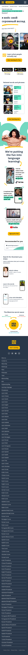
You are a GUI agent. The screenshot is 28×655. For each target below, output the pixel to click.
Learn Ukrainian (6, 466)
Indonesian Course (6, 504)
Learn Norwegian (6, 437)
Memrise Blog (5, 378)
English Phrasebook (6, 572)
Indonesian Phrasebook (7, 592)
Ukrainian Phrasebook (7, 642)
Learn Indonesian (6, 425)
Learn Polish (5, 443)
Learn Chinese (5, 396)
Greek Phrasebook (6, 580)
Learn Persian (5, 440)
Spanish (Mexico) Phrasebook (9, 624)
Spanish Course (5, 539)
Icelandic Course (6, 501)
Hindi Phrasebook (6, 586)
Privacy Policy (14, 650)
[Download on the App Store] (7, 69)
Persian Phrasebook (7, 610)
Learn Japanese (5, 431)
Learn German (5, 410)
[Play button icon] (11, 41)
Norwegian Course (6, 519)
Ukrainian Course (6, 554)
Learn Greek (5, 413)
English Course (5, 484)
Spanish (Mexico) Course (8, 537)
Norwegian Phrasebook (7, 607)
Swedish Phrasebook (7, 633)
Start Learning (10, 2)
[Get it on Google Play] (20, 69)
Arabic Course (5, 472)
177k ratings (7, 74)
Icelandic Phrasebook (7, 589)
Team (3, 375)
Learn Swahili (5, 454)
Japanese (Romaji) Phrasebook (9, 601)
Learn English (5, 405)
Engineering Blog (6, 384)
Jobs (3, 381)
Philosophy (4, 372)
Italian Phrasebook (6, 595)
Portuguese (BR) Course (7, 528)
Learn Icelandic (5, 422)
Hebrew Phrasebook (7, 583)
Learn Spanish (5, 451)
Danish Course (5, 478)
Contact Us (4, 361)
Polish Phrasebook (6, 613)
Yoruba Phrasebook (6, 645)
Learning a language (7, 387)
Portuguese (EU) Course (7, 531)
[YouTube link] (16, 353)
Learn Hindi (4, 419)
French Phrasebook (6, 575)
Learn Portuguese (6, 446)
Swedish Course (5, 545)
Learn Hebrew (5, 416)
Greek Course (5, 493)
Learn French (5, 407)
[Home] (4, 55)
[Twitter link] (12, 353)
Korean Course (5, 516)
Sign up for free (14, 233)
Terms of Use (6, 650)
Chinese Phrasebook (7, 563)
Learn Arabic (5, 393)
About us (4, 358)
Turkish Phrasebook (7, 639)
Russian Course (13, 6)
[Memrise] (2, 2)
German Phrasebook (7, 578)
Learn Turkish (5, 463)
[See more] (25, 2)
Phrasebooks (5, 390)
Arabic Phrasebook (6, 560)
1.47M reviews (20, 74)
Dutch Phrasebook (6, 569)
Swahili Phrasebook (6, 630)
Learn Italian (5, 428)
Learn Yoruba (5, 469)
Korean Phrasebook (6, 604)
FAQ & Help (4, 364)
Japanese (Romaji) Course (8, 513)
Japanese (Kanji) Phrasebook (9, 598)
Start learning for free (14, 60)
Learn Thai (4, 460)
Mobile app (4, 366)
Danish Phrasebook (6, 566)
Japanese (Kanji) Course (7, 510)
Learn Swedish (5, 457)
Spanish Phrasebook (7, 627)
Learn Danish (5, 399)
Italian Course (5, 507)
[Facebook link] (9, 353)
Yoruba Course (5, 557)
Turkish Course (5, 551)
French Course (5, 487)
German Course (5, 490)
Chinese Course (5, 475)
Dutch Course (5, 481)
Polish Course (5, 525)
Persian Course (5, 522)
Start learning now (14, 119)
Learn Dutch (5, 402)
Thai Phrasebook (6, 636)
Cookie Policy (22, 650)
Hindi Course (5, 498)
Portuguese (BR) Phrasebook (9, 616)
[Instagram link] (19, 353)
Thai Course (5, 548)
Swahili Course (5, 542)
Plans (3, 369)
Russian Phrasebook (7, 622)
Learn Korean (5, 434)
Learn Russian (5, 6)
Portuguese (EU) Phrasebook (9, 619)
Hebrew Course (5, 495)
